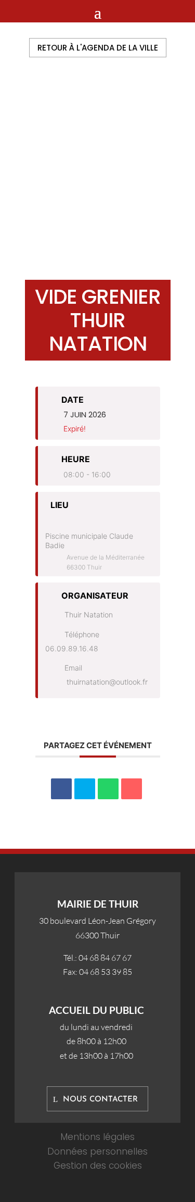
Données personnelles (97, 1151)
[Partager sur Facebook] (61, 788)
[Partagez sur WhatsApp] (108, 788)
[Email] (131, 788)
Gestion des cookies (98, 1165)
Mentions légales (97, 1137)
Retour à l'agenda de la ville (97, 47)
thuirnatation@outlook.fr (107, 681)
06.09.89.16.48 (71, 648)
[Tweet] (84, 788)
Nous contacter (100, 1100)
